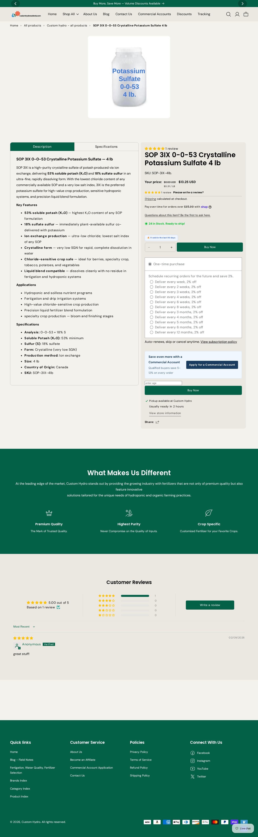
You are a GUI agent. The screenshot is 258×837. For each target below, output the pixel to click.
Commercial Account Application (91, 767)
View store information (165, 413)
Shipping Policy (140, 775)
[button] (70, 14)
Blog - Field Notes (21, 760)
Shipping (150, 199)
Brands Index (18, 780)
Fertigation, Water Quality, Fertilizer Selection (32, 770)
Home (14, 752)
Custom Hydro (31, 822)
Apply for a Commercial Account (212, 364)
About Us (76, 752)
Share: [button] (149, 422)
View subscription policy (219, 342)
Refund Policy (139, 767)
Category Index (20, 788)
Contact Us (77, 775)
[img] (23, 638)
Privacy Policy (139, 752)
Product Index (19, 796)
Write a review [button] (210, 605)
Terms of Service (141, 760)
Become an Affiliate (82, 760)
